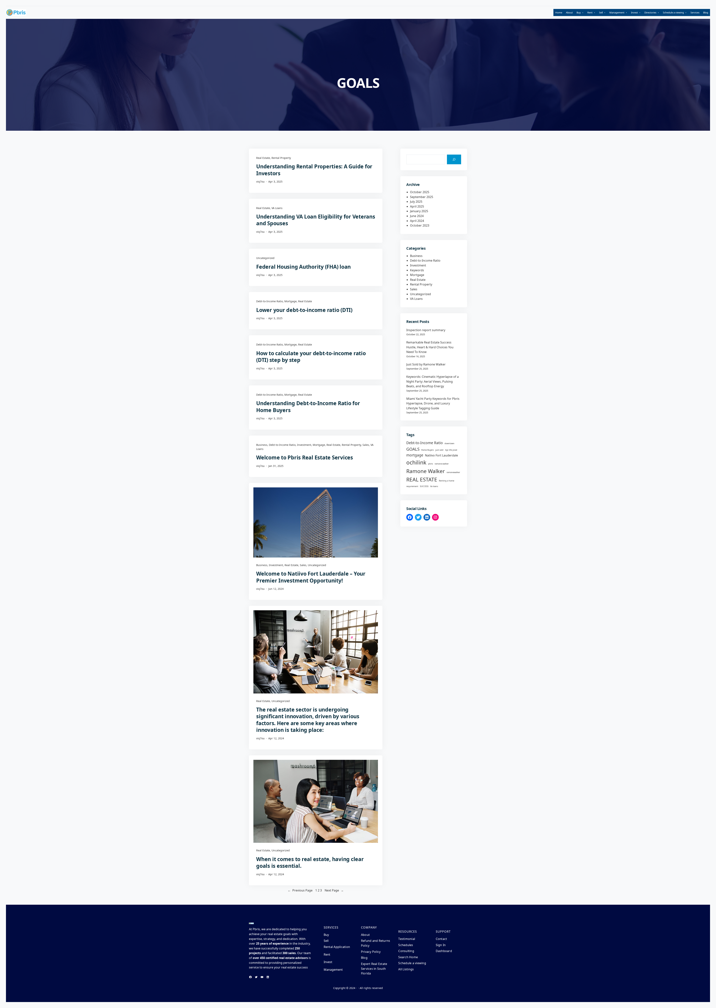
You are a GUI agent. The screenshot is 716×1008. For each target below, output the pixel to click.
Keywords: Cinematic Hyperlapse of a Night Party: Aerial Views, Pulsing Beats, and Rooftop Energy (432, 381)
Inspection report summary (425, 330)
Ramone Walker (425, 471)
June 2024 (417, 216)
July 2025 (416, 202)
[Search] (454, 159)
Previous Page (300, 890)
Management (616, 12)
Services (694, 12)
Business (261, 445)
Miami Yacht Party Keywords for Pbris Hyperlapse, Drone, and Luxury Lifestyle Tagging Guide (432, 403)
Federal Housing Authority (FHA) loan (303, 266)
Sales (365, 445)
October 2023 (419, 225)
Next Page (334, 890)
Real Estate (263, 158)
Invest (634, 12)
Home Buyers (427, 450)
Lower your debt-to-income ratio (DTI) (304, 310)
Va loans (434, 486)
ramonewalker (453, 472)
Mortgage (290, 301)
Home (558, 12)
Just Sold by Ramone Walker (426, 364)
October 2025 (419, 192)
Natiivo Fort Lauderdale (441, 455)
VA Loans (276, 208)
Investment (304, 445)
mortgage (414, 455)
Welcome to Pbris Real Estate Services (304, 457)
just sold (439, 450)
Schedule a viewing (673, 12)
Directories (650, 12)
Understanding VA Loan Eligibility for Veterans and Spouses (315, 220)
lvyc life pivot (451, 450)
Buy (579, 12)
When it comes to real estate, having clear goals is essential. (310, 862)
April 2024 (417, 221)
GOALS (413, 449)
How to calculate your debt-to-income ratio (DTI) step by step (311, 356)
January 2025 (419, 211)
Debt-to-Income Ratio (269, 301)
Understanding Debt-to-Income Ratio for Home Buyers (308, 406)
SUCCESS (424, 486)
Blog (705, 12)
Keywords (417, 270)
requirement (412, 486)
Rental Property (281, 158)
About (569, 12)
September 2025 (421, 197)
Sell (601, 12)
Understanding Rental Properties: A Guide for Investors (314, 170)
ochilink (416, 462)
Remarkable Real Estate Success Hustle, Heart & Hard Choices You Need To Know (429, 347)
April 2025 (417, 206)
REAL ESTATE (421, 479)
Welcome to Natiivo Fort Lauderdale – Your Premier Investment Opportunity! (310, 577)
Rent (590, 12)
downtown (449, 443)
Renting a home (446, 480)
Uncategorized (265, 258)
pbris (430, 463)
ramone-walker (442, 463)
